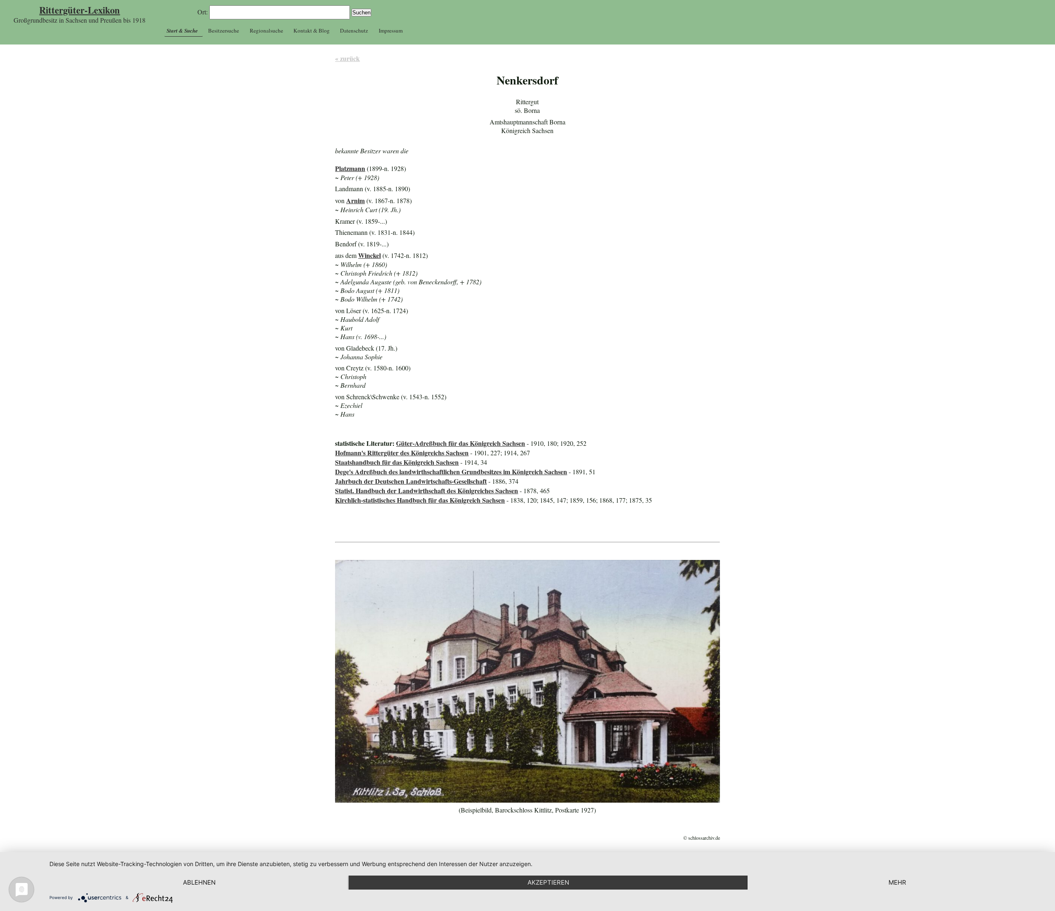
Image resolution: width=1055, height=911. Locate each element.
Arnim (355, 200)
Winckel (369, 255)
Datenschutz (354, 30)
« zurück (347, 58)
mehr (897, 882)
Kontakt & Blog (311, 30)
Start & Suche (182, 30)
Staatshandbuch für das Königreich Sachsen (397, 462)
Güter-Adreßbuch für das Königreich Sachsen (460, 443)
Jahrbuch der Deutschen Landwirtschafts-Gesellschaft (411, 481)
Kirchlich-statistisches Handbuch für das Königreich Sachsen (420, 500)
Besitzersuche (223, 30)
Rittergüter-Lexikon (79, 10)
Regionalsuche (266, 30)
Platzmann (350, 168)
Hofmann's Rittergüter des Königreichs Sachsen (402, 452)
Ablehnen (199, 882)
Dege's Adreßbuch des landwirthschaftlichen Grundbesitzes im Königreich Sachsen (451, 471)
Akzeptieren (548, 882)
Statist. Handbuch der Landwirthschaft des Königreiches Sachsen (426, 490)
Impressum (391, 30)
